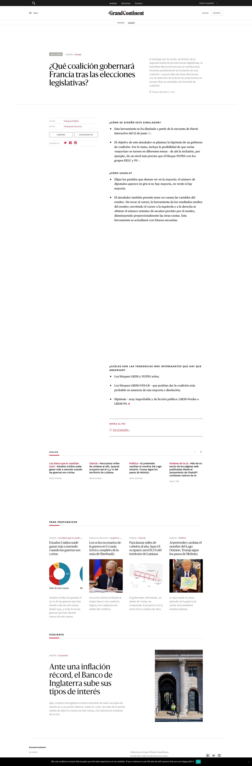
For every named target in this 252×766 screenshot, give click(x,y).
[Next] (200, 451)
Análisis (113, 3)
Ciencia (141, 537)
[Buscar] (48, 3)
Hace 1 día (174, 481)
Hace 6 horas (55, 478)
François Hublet (71, 120)
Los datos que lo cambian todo (72, 537)
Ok (198, 761)
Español (131, 22)
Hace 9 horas (95, 478)
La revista (33, 751)
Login (205, 12)
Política (182, 537)
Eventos (138, 3)
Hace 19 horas (135, 478)
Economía (63, 655)
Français (121, 22)
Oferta (217, 13)
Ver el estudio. (121, 429)
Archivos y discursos (98, 537)
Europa (78, 54)
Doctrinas (125, 3)
